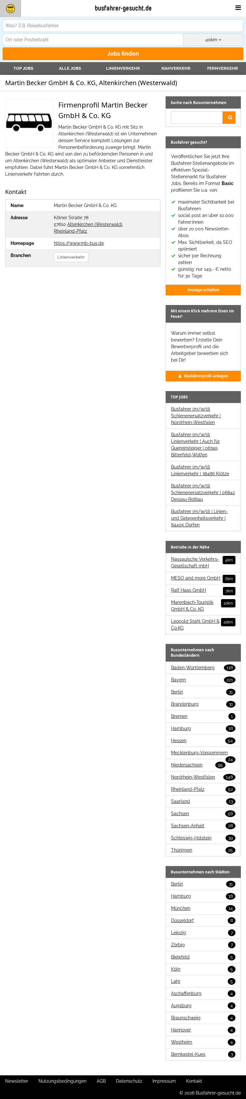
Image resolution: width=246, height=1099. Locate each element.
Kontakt (194, 1081)
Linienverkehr (123, 68)
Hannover (202, 1029)
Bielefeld (202, 956)
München (202, 908)
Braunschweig (202, 1017)
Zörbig (202, 944)
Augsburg (202, 1005)
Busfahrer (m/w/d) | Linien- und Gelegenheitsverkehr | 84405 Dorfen (199, 518)
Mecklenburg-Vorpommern (202, 753)
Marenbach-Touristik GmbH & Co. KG (202, 606)
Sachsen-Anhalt (202, 825)
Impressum (164, 1081)
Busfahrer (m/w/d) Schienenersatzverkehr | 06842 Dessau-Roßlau (203, 492)
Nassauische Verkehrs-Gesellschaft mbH (202, 562)
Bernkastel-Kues (202, 1054)
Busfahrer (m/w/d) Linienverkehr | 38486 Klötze (200, 470)
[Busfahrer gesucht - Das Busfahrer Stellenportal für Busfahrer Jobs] (10, 8)
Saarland (202, 801)
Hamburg (202, 728)
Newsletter (16, 1081)
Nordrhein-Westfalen (202, 777)
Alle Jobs (70, 68)
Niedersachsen (197, 764)
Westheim (202, 1042)
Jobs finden (123, 53)
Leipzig (202, 932)
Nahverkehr (176, 68)
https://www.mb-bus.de (79, 243)
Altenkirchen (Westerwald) (94, 224)
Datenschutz (129, 1081)
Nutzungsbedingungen (62, 1081)
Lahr (202, 981)
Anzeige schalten (203, 290)
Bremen (202, 716)
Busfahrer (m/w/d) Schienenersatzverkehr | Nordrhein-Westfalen (196, 415)
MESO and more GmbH (202, 578)
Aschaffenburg (202, 993)
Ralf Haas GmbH (202, 590)
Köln (202, 969)
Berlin (202, 691)
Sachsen (202, 813)
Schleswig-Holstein (202, 837)
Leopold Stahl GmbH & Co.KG (202, 624)
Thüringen (202, 850)
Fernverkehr (222, 68)
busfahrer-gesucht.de (123, 8)
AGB (101, 1081)
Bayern (202, 679)
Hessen (202, 740)
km (211, 39)
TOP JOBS (23, 68)
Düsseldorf (202, 920)
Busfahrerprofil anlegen (206, 376)
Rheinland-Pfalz (70, 231)
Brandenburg (202, 704)
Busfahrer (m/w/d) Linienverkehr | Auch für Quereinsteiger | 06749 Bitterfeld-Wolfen (195, 444)
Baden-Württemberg (202, 667)
